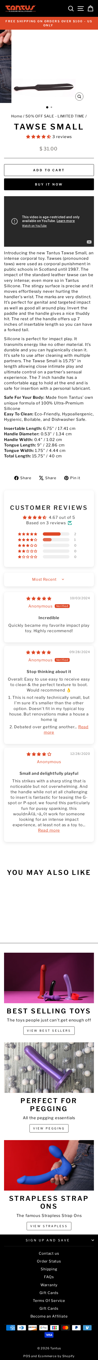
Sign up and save (48, 1240)
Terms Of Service (49, 1300)
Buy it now (49, 184)
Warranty (49, 1285)
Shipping (49, 1269)
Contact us (49, 1253)
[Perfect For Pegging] (49, 1067)
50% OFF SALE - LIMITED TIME (54, 116)
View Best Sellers (49, 1030)
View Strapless (49, 1226)
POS (26, 1356)
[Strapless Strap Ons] (49, 1165)
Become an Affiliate (49, 1316)
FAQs (49, 1277)
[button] (39, 136)
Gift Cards (49, 1292)
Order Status (49, 1261)
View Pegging (49, 1128)
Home (16, 116)
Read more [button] (49, 830)
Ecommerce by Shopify (56, 1356)
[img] (38, 598)
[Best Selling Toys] (49, 978)
